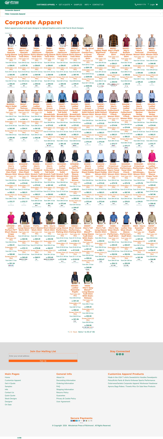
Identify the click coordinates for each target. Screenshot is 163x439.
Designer (8, 401)
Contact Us (9, 392)
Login (152, 4)
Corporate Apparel (131, 383)
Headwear (153, 383)
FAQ (58, 386)
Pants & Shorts (124, 380)
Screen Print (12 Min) (11, 77)
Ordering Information (65, 383)
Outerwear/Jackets (115, 383)
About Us (60, 377)
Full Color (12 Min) (11, 59)
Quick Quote (10, 395)
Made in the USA (115, 377)
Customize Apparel (13, 380)
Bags (116, 386)
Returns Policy (62, 392)
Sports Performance (147, 380)
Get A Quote (10, 383)
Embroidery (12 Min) (11, 68)
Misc (134, 386)
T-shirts (125, 377)
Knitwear (134, 380)
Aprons (111, 386)
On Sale (8, 404)
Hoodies (143, 377)
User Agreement (63, 401)
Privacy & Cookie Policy (66, 398)
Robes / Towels (125, 386)
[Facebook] (117, 354)
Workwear (144, 383)
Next (75, 332)
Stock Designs (11, 398)
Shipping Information (65, 389)
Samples (8, 386)
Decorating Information (66, 380)
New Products (149, 386)
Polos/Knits (112, 380)
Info (6, 389)
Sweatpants (152, 377)
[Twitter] (120, 354)
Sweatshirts (134, 377)
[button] (46, 5)
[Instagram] (123, 354)
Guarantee (60, 395)
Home (7, 377)
